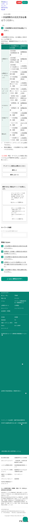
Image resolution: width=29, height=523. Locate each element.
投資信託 (3, 320)
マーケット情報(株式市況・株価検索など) (20, 301)
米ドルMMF (18, 325)
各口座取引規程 (5, 457)
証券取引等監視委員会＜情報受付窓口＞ (11, 391)
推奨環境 (17, 478)
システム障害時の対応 (6, 465)
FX (15, 320)
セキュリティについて (6, 460)
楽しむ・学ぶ (4, 295)
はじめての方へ (5, 292)
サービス (17, 298)
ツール (3, 301)
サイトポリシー (18, 474)
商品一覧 (3, 298)
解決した (14, 170)
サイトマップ (4, 328)
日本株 (3, 317)
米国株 (16, 317)
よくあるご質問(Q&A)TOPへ (15, 279)
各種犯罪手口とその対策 (21, 457)
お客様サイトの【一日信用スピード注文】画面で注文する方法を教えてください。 (15, 264)
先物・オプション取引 (6, 322)
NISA (16, 322)
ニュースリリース (19, 308)
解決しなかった (14, 174)
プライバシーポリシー (6, 478)
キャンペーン (4, 308)
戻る (3, 25)
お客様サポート (5, 305)
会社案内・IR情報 (5, 311)
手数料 (16, 295)
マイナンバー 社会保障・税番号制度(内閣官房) (13, 420)
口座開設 (19, 2)
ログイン (25, 2)
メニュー (25, 520)
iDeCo (2, 325)
